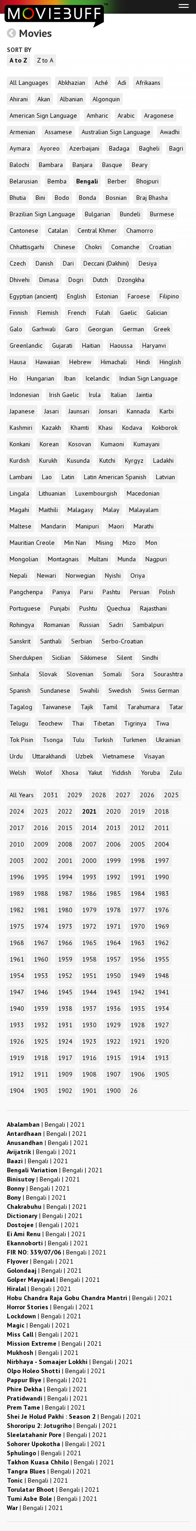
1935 (137, 1008)
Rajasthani (153, 608)
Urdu (16, 756)
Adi (122, 82)
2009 (41, 844)
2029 (74, 795)
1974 (41, 926)
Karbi (167, 411)
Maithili (48, 510)
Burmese (162, 214)
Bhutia (18, 197)
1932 (41, 1025)
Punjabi (60, 608)
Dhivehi (20, 280)
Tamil (110, 707)
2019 (137, 811)
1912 (17, 1074)
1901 (89, 1091)
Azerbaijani (84, 148)
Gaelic (128, 312)
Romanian (57, 625)
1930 (89, 1025)
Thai (78, 723)
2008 (65, 844)
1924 (65, 1041)
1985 (113, 893)
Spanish (20, 690)
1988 (41, 893)
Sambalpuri (148, 625)
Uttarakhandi (49, 756)
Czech (18, 263)
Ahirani (19, 99)
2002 (41, 861)
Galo (16, 329)
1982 (17, 910)
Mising (104, 542)
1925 (41, 1041)
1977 (137, 910)
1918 (41, 1058)
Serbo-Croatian (122, 641)
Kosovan (79, 444)
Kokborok (164, 427)
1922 (113, 1041)
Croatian (160, 247)
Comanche (125, 247)
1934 (162, 1008)
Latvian (165, 477)
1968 (17, 943)
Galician (156, 312)
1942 (137, 992)
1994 (65, 877)
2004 (162, 844)
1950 (113, 976)
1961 (17, 959)
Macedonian (143, 493)
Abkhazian (71, 82)
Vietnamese (118, 756)
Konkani (20, 444)
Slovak (48, 674)
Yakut (95, 772)
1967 (41, 943)
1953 (41, 976)
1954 (17, 976)
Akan (43, 99)
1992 (113, 877)
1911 (41, 1074)
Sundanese (55, 690)
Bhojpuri (147, 181)
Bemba (57, 181)
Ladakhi (163, 460)
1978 (113, 910)
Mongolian (24, 559)
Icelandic (97, 378)
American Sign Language (43, 115)
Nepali (18, 575)
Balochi (19, 165)
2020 (113, 811)
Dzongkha (131, 280)
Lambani (21, 477)
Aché (101, 82)
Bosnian (116, 197)
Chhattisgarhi (27, 247)
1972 (89, 926)
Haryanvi (154, 345)
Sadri (116, 625)
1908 (89, 1074)
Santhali (51, 641)
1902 (65, 1091)
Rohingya (22, 625)
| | (46, 1124)
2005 (137, 844)
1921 (137, 1041)
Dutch (100, 280)
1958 (89, 959)
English (76, 296)
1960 (41, 959)
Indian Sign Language (148, 378)
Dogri (75, 280)
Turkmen (134, 740)
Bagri (176, 148)
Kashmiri (21, 427)
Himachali (114, 362)
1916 (89, 1058)
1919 (17, 1058)
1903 (41, 1091)
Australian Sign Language (116, 132)
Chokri (93, 247)
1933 (17, 1025)
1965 (89, 943)
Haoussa (121, 345)
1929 (113, 1025)
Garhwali (44, 329)
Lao (47, 477)
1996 (17, 877)
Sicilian (61, 657)
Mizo (129, 542)
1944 (89, 992)
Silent (124, 657)
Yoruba (150, 772)
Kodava (132, 427)
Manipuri (87, 526)
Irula (94, 395)
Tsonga (53, 740)
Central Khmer (97, 230)
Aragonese (159, 115)
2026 (147, 795)
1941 (162, 992)
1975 (17, 926)
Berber (117, 181)
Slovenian (80, 674)
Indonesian (24, 395)
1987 (65, 893)
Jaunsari (78, 411)
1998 (137, 861)
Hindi (143, 362)
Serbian (81, 641)
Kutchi (107, 460)
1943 (113, 992)
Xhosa (70, 772)
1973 (65, 926)
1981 (41, 910)
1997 (162, 861)
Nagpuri (156, 559)
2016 (41, 828)
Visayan (154, 756)
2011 (162, 828)
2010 (17, 844)
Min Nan (75, 542)
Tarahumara (143, 707)
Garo (71, 329)
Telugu (19, 723)
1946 (41, 992)
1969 (162, 926)
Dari (68, 263)
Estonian (107, 296)
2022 (65, 811)
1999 (113, 861)
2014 (89, 828)
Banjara (82, 165)
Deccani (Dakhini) (106, 263)
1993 (89, 877)
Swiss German (160, 690)
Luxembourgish (96, 493)
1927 (162, 1025)
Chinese (64, 247)
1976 (162, 910)
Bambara (51, 165)
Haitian (91, 345)
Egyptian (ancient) (33, 296)
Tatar (176, 707)
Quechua (118, 608)
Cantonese (24, 230)
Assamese (58, 132)
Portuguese (25, 608)
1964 (113, 943)
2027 (123, 795)
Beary (140, 165)
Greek (162, 329)
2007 (89, 844)
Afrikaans (148, 82)
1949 (137, 976)
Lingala (19, 493)
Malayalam (144, 510)
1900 (113, 1091)
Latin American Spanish (115, 477)
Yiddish (121, 772)
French (77, 312)
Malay (111, 510)
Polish (167, 592)
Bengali (87, 181)
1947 (17, 992)
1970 (137, 926)
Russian (89, 625)
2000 (89, 861)
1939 (41, 1008)
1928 (137, 1025)
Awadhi (170, 132)
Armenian (22, 132)
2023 (41, 811)
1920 (162, 1041)
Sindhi (150, 657)
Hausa (18, 362)
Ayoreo (50, 148)
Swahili (89, 690)
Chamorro (139, 230)
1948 (162, 976)
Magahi (19, 510)
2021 (89, 811)
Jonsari (108, 411)
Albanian (71, 99)
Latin (68, 477)
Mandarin (53, 526)
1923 (89, 1041)
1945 (65, 992)
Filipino (169, 296)
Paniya (61, 592)
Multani (98, 559)
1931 (65, 1025)
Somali (112, 674)
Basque (112, 165)
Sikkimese (93, 657)
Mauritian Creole (32, 542)
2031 (50, 795)
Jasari (51, 411)
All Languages (29, 82)
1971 (113, 926)
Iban (70, 378)
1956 (137, 959)
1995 (41, 877)
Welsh (18, 772)
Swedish (119, 690)
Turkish (103, 740)
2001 (65, 861)
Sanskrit (20, 641)
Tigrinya (135, 723)
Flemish (47, 312)
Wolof (44, 772)
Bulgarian (97, 214)
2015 (65, 828)
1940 (17, 1008)
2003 (17, 861)
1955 (162, 959)
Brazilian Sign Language (42, 214)
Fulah (103, 312)
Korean (49, 444)
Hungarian (40, 378)
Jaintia (144, 395)
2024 (17, 811)
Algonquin (106, 99)
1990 (162, 877)
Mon (151, 542)
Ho (13, 378)
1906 (137, 1074)
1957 (113, 959)
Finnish (19, 312)
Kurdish (20, 460)
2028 (99, 795)
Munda (127, 559)
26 (134, 1091)
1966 (65, 943)
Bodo (62, 197)
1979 (89, 910)
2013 (113, 828)
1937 (89, 1008)
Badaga (119, 148)
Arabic (126, 115)
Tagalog (21, 707)
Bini (40, 197)
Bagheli (149, 148)
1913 (162, 1058)
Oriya (137, 575)
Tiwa (162, 723)
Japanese (22, 411)
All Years (22, 795)
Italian (118, 395)
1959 (65, 959)
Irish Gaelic (64, 395)
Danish (44, 263)
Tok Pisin (21, 740)
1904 (17, 1091)
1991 (137, 877)
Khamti (80, 427)
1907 (113, 1074)
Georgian (100, 329)
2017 (17, 828)
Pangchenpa (26, 592)
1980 (65, 910)
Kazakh (51, 427)
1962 (162, 943)
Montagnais (63, 559)
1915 (113, 1058)
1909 (65, 1074)
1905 (162, 1074)
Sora (137, 674)
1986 (89, 893)
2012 (137, 828)
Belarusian (24, 181)
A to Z (18, 60)
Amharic (97, 115)
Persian (140, 592)
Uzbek (84, 756)
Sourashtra (168, 674)
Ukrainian (168, 740)
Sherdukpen (26, 657)
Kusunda (78, 460)
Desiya (148, 263)
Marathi (144, 526)
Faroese (139, 296)
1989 (17, 893)
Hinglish (170, 362)
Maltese (20, 526)
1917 (65, 1058)
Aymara (20, 148)
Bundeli (130, 214)
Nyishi (113, 575)
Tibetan (103, 723)
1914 (137, 1058)
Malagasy (80, 510)
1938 (65, 1008)
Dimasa (49, 280)
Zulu (176, 772)
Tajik (87, 707)
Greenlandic (26, 345)
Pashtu (111, 592)
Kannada (138, 411)
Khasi (105, 427)
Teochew (50, 723)
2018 (162, 811)
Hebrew (80, 362)
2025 (171, 795)
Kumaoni (112, 444)
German (133, 329)
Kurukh (48, 460)
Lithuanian (52, 493)
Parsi (86, 592)
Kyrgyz (134, 460)
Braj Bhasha (152, 197)
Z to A (45, 60)
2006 (113, 844)
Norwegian (80, 575)
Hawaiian (48, 362)
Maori (116, 526)
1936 (113, 1008)
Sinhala (19, 674)
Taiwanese (56, 707)
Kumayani (147, 444)
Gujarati (62, 345)
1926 (17, 1041)
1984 (137, 893)
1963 (137, 943)
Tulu (78, 740)
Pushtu (88, 608)
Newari (46, 575)
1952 (65, 976)
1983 (162, 893)
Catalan (58, 230)
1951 (89, 976)
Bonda (87, 197)
